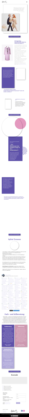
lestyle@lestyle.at (7, 402)
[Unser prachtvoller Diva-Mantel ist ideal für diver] (18, 294)
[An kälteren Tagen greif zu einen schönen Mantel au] (24, 287)
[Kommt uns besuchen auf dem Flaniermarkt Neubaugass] (18, 287)
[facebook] (22, 411)
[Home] (4, 2)
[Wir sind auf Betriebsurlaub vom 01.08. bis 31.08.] (11, 281)
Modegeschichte (22, 64)
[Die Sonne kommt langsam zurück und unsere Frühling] (18, 300)
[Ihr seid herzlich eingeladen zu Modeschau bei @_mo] (11, 294)
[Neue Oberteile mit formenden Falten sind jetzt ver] (5, 294)
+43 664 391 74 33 (7, 403)
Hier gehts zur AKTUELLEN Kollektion (14, 36)
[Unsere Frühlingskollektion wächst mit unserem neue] (5, 300)
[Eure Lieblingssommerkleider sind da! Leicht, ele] (5, 287)
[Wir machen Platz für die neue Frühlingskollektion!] (11, 306)
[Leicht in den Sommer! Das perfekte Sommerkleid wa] (18, 281)
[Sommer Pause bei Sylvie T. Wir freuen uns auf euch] (5, 281)
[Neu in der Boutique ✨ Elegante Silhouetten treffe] (24, 294)
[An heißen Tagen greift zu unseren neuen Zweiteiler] (11, 287)
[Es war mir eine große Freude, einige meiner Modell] (18, 306)
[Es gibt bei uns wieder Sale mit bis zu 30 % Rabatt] (24, 281)
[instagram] (24, 411)
